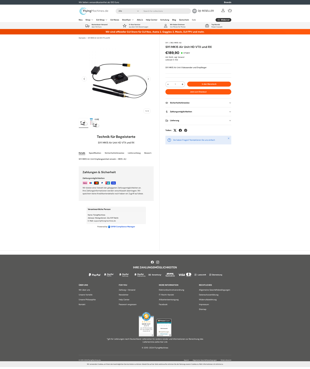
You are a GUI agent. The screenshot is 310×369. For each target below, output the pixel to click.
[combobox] (153, 11)
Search (186, 360)
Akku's (140, 20)
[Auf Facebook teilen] (180, 130)
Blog (174, 20)
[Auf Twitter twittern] (175, 130)
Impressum (204, 304)
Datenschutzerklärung (208, 294)
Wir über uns (84, 290)
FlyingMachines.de (94, 360)
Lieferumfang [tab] (134, 153)
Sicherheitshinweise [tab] (114, 153)
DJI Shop (100, 20)
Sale (194, 20)
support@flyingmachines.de (105, 221)
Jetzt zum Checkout (198, 92)
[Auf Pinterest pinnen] (185, 130)
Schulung (164, 20)
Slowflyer (126, 20)
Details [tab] (82, 153)
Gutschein (184, 20)
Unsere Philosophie (87, 299)
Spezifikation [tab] (95, 153)
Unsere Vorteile (85, 294)
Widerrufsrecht (226, 360)
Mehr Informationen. (206, 364)
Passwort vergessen (127, 304)
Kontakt (82, 304)
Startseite (82, 38)
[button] (229, 10)
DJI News (114, 20)
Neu (81, 20)
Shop (87, 20)
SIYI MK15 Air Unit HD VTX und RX (99, 38)
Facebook (163, 304)
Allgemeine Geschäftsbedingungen (214, 290)
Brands (227, 2)
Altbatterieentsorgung (169, 299)
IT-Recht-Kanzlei (166, 294)
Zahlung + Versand (127, 290)
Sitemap (202, 309)
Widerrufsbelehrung (208, 299)
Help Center (151, 20)
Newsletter (123, 294)
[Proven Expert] (164, 327)
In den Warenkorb (209, 84)
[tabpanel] (116, 159)
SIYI (166, 43)
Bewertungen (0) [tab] (152, 153)
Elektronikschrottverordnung (171, 290)
